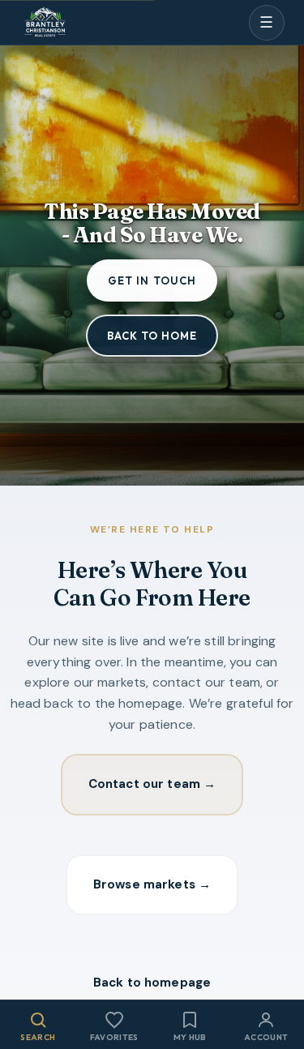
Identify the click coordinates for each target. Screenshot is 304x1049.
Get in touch (151, 280)
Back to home (152, 335)
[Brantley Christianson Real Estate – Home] (45, 23)
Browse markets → (152, 884)
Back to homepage (152, 982)
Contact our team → (152, 784)
